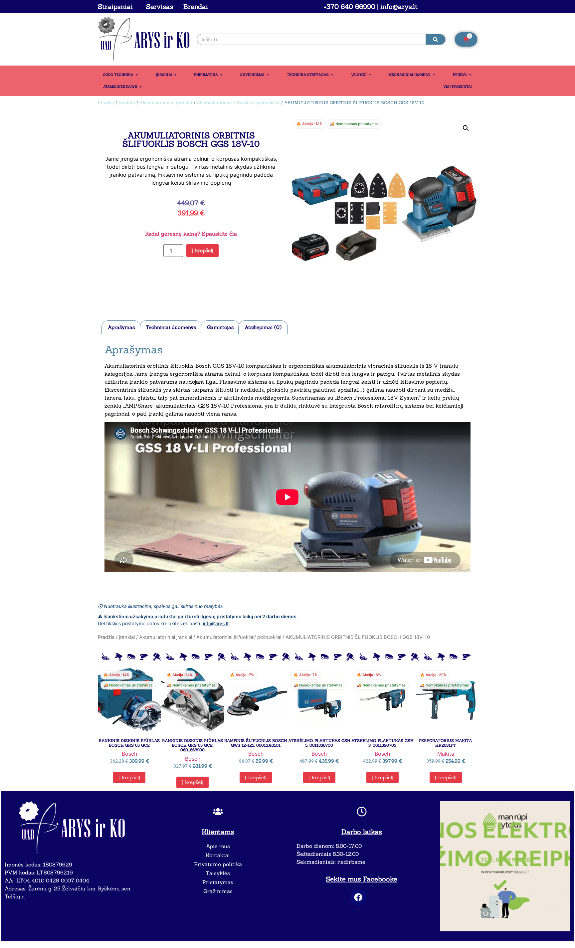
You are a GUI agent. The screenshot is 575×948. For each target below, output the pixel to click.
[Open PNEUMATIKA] (221, 75)
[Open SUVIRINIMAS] (268, 75)
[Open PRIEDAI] (470, 75)
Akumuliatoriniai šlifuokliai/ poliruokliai (238, 102)
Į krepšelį (202, 250)
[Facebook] (358, 897)
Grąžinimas (218, 891)
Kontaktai (218, 855)
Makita (445, 753)
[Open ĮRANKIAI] (175, 75)
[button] (466, 128)
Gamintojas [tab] (220, 327)
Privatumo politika (218, 864)
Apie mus (218, 846)
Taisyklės (218, 873)
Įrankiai (126, 102)
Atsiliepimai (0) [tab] (263, 327)
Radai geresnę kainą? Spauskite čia (191, 233)
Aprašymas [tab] (121, 327)
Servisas (159, 6)
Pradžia (106, 102)
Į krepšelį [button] (129, 777)
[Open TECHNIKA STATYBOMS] (332, 75)
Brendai (195, 6)
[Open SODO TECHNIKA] (136, 75)
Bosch (129, 753)
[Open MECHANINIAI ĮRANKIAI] (434, 75)
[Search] (436, 39)
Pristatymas (217, 882)
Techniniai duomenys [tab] (171, 327)
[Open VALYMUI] (370, 75)
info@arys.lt (216, 623)
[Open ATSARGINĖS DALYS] (140, 87)
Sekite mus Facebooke (361, 879)
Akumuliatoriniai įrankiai (165, 102)
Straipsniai (115, 6)
